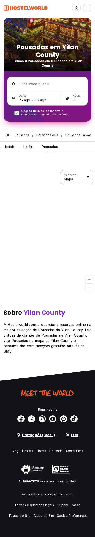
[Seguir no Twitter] (31, 418)
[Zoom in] (89, 279)
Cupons (63, 505)
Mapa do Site (44, 515)
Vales (76, 505)
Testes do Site (19, 515)
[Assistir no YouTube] (52, 418)
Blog (15, 451)
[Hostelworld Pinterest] (63, 418)
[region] (47, 230)
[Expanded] (8, 135)
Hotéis (41, 451)
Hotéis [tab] (28, 147)
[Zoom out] (89, 287)
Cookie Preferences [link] (72, 515)
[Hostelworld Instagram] (42, 418)
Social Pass (74, 451)
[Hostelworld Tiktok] (74, 418)
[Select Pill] (76, 8)
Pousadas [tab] (50, 147)
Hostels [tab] (9, 147)
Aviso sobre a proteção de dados (47, 494)
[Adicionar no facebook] (21, 418)
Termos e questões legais (34, 505)
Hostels (27, 451)
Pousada (56, 451)
